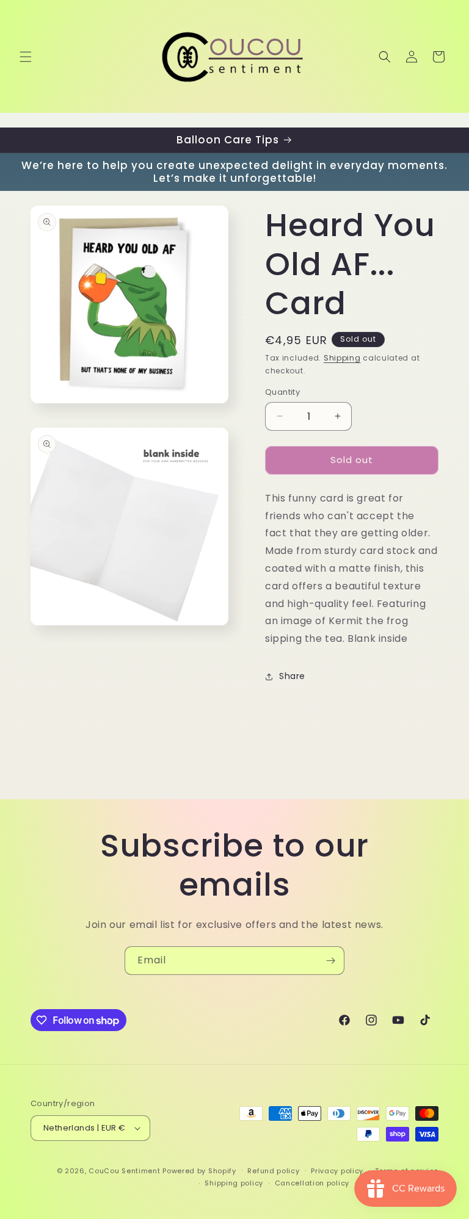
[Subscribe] (330, 960)
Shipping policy (234, 1183)
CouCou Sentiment (124, 1171)
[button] (25, 56)
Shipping (342, 358)
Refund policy (273, 1171)
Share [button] (292, 676)
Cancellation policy (312, 1183)
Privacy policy (337, 1171)
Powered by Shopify (199, 1171)
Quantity (282, 392)
